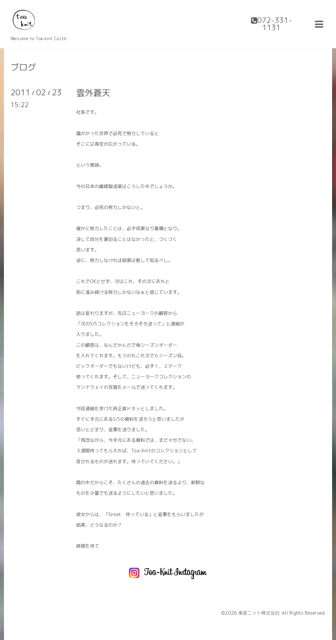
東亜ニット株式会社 (259, 613)
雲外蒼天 (93, 93)
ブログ (23, 67)
